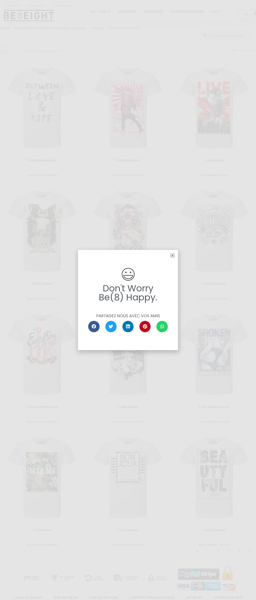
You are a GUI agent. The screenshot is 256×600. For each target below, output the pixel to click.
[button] (172, 255)
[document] (128, 300)
